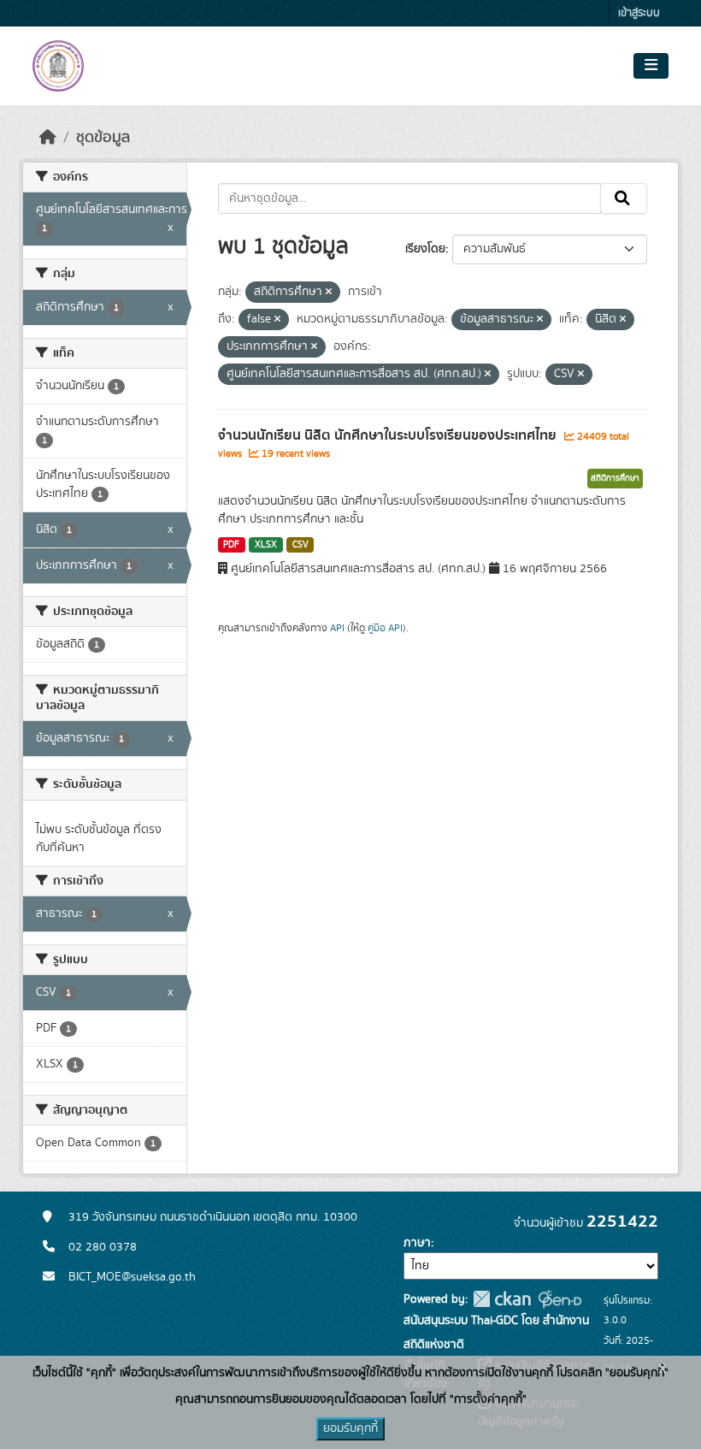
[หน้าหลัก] (47, 138)
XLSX (266, 545)
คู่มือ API (385, 628)
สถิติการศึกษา (615, 478)
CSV (300, 545)
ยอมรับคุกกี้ (350, 1428)
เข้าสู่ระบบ (639, 13)
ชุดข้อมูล (103, 138)
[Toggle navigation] (651, 66)
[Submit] (623, 198)
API (337, 628)
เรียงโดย (425, 248)
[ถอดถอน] (329, 292)
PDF (231, 545)
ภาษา (417, 1242)
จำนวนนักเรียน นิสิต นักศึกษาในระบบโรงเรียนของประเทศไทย (389, 435)
